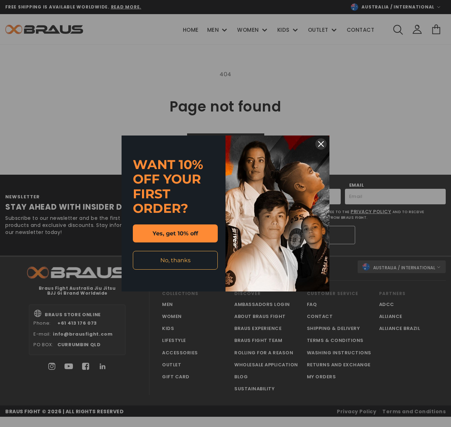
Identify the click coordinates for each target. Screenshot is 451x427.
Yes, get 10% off (175, 233)
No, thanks (175, 260)
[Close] (321, 144)
